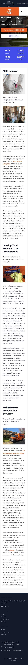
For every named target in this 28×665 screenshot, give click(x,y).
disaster (12, 550)
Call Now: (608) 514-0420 (15, 30)
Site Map (3, 634)
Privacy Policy (5, 632)
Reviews (3, 617)
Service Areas (5, 619)
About (3, 629)
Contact (3, 622)
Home (3, 614)
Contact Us (15, 36)
